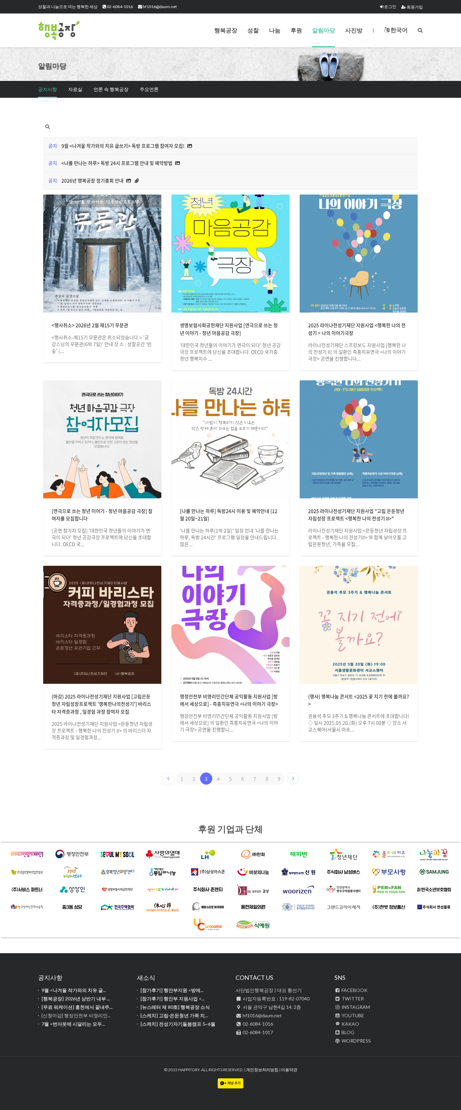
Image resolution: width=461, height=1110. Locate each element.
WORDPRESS (356, 1041)
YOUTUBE (352, 1015)
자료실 (75, 89)
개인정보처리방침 (262, 1069)
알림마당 (323, 30)
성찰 (253, 30)
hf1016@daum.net (159, 6)
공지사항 (47, 89)
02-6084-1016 (119, 6)
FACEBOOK (354, 990)
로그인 (389, 6)
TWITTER (352, 998)
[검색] (420, 30)
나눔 (274, 30)
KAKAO (350, 1024)
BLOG (347, 1032)
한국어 (398, 29)
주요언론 (149, 89)
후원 (296, 30)
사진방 (353, 30)
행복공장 (72, 30)
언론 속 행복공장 (111, 89)
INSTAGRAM (355, 1007)
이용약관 (289, 1069)
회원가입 (414, 6)
